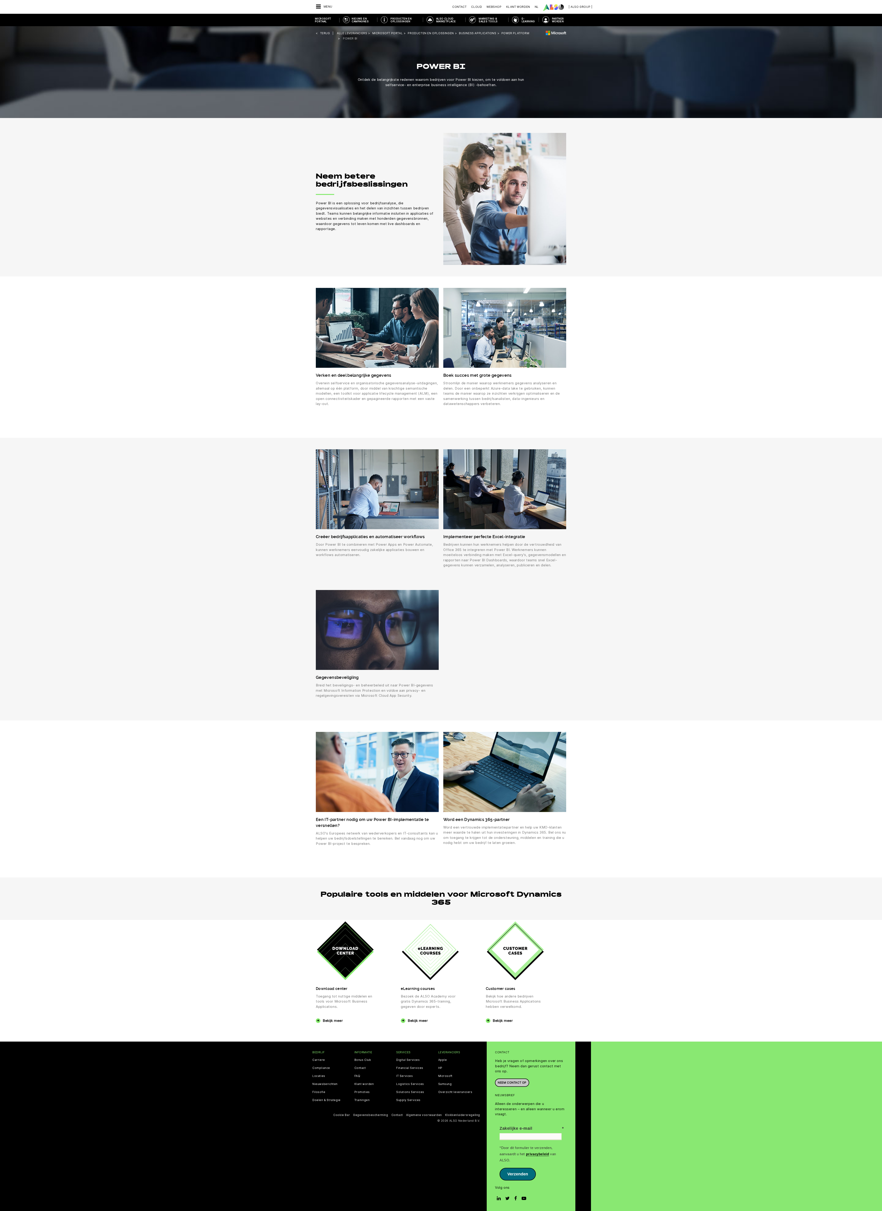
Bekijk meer (333, 1020)
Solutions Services (410, 1092)
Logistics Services (410, 1084)
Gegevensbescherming (370, 1115)
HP (440, 1068)
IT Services (404, 1076)
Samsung (445, 1084)
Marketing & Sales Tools (488, 20)
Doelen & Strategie (326, 1100)
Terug (325, 33)
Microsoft (445, 1076)
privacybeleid (537, 1154)
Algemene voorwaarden (424, 1115)
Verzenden (517, 1174)
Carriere (318, 1060)
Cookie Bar (341, 1115)
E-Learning (528, 20)
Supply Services (408, 1100)
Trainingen (362, 1100)
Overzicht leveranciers (455, 1092)
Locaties (318, 1076)
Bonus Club (362, 1060)
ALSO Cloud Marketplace (446, 20)
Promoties (362, 1092)
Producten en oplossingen (401, 20)
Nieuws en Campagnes (360, 20)
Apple (442, 1060)
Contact (459, 6)
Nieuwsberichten (325, 1084)
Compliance (321, 1068)
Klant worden (364, 1084)
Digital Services (408, 1060)
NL (537, 6)
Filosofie (318, 1092)
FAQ (357, 1076)
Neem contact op (512, 1082)
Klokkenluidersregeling (462, 1115)
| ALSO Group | (580, 6)
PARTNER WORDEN (558, 20)
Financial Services (409, 1068)
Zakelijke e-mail (516, 1128)
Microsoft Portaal (323, 20)
